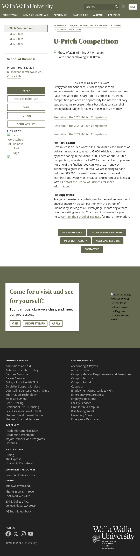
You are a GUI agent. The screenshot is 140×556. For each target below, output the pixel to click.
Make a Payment (16, 399)
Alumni (98, 15)
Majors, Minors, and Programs (88, 25)
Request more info (26, 99)
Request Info (35, 323)
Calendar (114, 15)
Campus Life (80, 15)
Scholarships (26, 124)
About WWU (10, 15)
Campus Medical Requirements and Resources (101, 374)
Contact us (92, 249)
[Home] (27, 7)
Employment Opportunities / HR (92, 390)
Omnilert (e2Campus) (85, 407)
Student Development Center (24, 415)
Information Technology (21, 395)
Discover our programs (106, 232)
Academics (60, 15)
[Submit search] (116, 7)
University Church (82, 415)
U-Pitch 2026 (16, 34)
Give (133, 7)
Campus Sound (81, 382)
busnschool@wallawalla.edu (25, 72)
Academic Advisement (20, 435)
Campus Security (82, 378)
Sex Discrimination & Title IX (23, 411)
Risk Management (82, 411)
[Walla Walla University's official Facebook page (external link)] (9, 534)
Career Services (16, 378)
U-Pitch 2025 (16, 39)
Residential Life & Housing (22, 407)
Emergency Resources (85, 419)
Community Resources (20, 475)
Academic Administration (22, 431)
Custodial (77, 386)
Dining (10, 455)
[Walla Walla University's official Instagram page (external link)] (24, 534)
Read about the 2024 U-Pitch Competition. (81, 134)
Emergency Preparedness (87, 395)
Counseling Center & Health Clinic (27, 390)
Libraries (11, 443)
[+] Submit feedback (18, 511)
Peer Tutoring (14, 403)
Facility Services (81, 403)
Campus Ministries (18, 374)
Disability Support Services (23, 386)
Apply (26, 90)
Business (116, 25)
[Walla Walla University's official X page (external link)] (16, 534)
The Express (13, 459)
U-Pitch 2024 (16, 44)
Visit (26, 107)
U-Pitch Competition (19, 28)
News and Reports (108, 240)
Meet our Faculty (75, 240)
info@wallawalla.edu (19, 486)
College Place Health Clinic (22, 382)
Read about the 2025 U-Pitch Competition (80, 126)
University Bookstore (19, 463)
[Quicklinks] (123, 6)
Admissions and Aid (35, 15)
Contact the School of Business (82, 182)
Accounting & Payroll (84, 366)
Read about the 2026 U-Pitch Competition (80, 117)
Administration (80, 370)
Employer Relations (83, 399)
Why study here (71, 232)
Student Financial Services (22, 419)
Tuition (26, 115)
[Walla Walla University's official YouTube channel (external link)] (32, 534)
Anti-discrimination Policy (22, 370)
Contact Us (14, 76)
